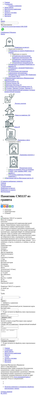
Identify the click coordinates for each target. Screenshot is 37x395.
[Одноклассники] (4, 206)
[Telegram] (12, 206)
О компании (9, 4)
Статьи (7, 356)
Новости (7, 11)
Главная (7, 2)
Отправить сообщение (8, 341)
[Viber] (7, 206)
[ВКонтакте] (2, 206)
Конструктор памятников (13, 9)
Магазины (8, 14)
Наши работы (9, 7)
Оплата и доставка (11, 12)
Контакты (8, 16)
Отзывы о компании (15, 6)
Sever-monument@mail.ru (22, 377)
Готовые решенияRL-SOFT (6, 392)
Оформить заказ (6, 317)
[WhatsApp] (10, 206)
